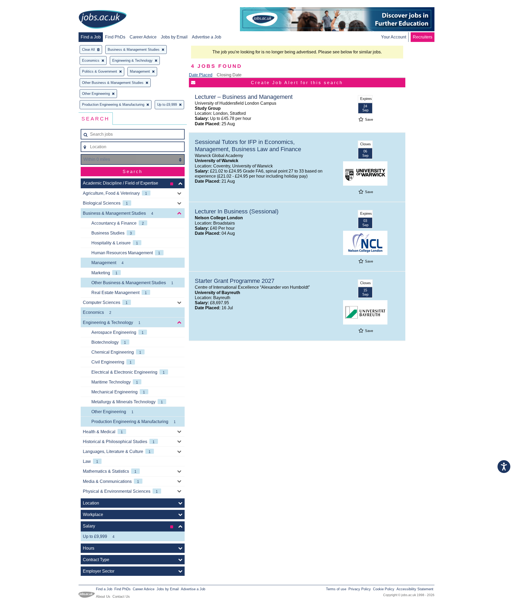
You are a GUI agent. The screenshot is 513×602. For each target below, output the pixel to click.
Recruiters (422, 37)
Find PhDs (115, 37)
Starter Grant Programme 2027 (234, 280)
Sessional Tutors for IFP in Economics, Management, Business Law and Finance (248, 146)
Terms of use (336, 589)
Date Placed (200, 75)
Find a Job (91, 37)
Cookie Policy (383, 589)
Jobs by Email (174, 37)
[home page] (103, 19)
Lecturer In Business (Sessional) (236, 211)
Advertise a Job (206, 37)
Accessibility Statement (415, 589)
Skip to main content (21, 4)
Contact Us (121, 597)
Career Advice (143, 37)
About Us (103, 597)
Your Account (393, 37)
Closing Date (229, 75)
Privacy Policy (359, 589)
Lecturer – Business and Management (244, 96)
